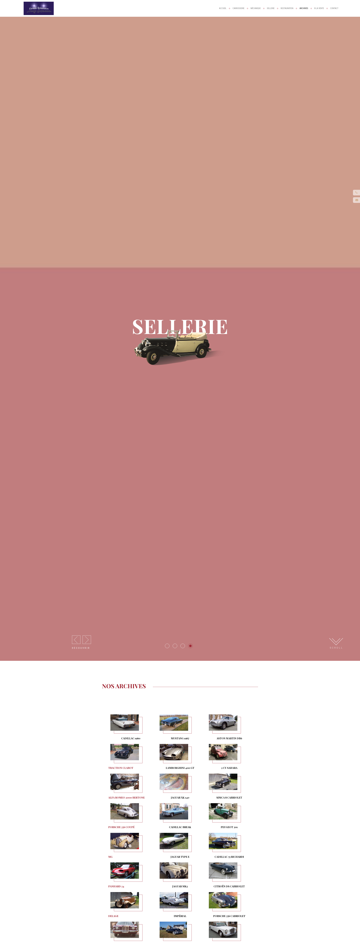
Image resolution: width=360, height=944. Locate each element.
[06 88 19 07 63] (356, 200)
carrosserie (238, 8)
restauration (287, 8)
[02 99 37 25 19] (356, 192)
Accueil (222, 8)
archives (304, 8)
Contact (334, 8)
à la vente (319, 8)
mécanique (256, 8)
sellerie (270, 8)
